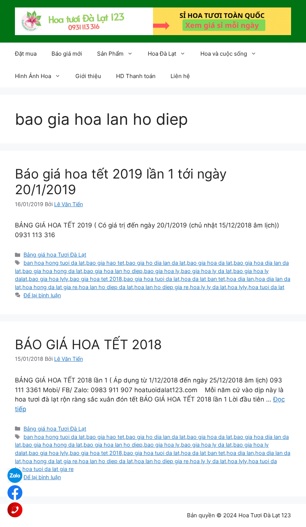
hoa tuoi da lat (266, 287)
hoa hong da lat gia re (49, 287)
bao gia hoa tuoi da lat (151, 279)
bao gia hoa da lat (209, 263)
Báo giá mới (66, 53)
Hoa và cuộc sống (223, 53)
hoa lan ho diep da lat (106, 287)
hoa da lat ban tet (203, 279)
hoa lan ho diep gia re (161, 287)
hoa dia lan (240, 279)
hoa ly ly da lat (208, 287)
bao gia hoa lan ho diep (113, 271)
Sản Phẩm (110, 53)
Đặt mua (26, 53)
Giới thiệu (88, 76)
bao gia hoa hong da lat (52, 271)
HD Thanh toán (136, 76)
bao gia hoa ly (161, 271)
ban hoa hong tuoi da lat (54, 263)
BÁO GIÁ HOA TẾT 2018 (88, 344)
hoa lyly (237, 287)
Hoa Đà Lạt (162, 53)
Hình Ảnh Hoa (33, 76)
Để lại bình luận (42, 295)
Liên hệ (180, 76)
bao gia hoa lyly (48, 279)
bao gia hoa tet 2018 (96, 279)
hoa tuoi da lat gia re (48, 469)
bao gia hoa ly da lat (206, 271)
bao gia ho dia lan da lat (155, 263)
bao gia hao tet (105, 263)
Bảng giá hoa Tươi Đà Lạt (55, 254)
